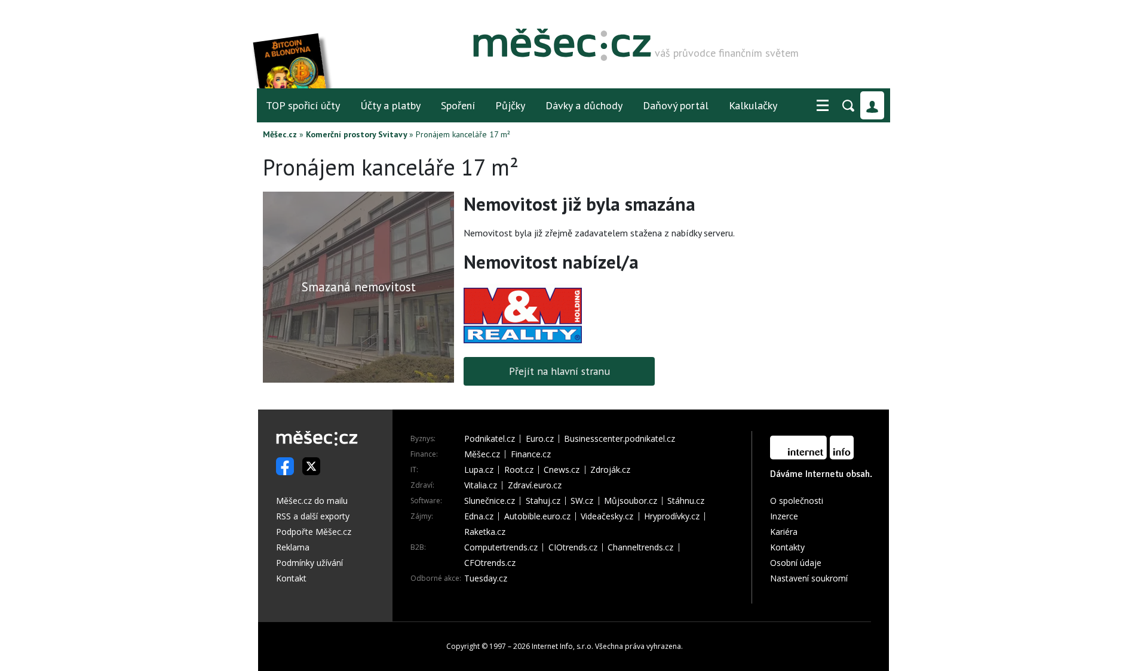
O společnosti (796, 500)
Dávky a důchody (583, 105)
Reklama (292, 547)
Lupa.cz (478, 470)
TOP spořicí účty (303, 105)
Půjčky (510, 105)
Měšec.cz (280, 134)
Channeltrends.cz (640, 547)
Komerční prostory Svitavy (356, 134)
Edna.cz (478, 516)
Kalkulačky (753, 105)
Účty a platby (390, 105)
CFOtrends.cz (490, 563)
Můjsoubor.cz (630, 501)
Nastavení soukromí (809, 578)
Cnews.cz (561, 470)
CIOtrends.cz (572, 547)
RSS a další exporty (312, 516)
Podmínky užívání (309, 562)
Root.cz (518, 470)
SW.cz (582, 501)
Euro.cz (540, 439)
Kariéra (784, 531)
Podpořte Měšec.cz (313, 531)
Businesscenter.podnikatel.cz (619, 439)
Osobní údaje (795, 562)
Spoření (458, 105)
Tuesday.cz (485, 578)
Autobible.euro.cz (537, 516)
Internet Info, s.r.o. (562, 646)
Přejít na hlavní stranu (559, 371)
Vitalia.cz (480, 485)
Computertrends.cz (501, 547)
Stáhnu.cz (685, 501)
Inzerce (784, 516)
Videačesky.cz (607, 516)
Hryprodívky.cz (672, 516)
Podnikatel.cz (489, 439)
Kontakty (787, 547)
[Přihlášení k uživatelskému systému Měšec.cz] (872, 105)
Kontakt (291, 578)
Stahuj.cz (543, 501)
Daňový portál (676, 105)
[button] (822, 105)
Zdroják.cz (610, 470)
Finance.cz (531, 454)
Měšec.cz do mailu (312, 500)
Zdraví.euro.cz (535, 485)
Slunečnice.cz (489, 501)
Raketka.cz (484, 532)
